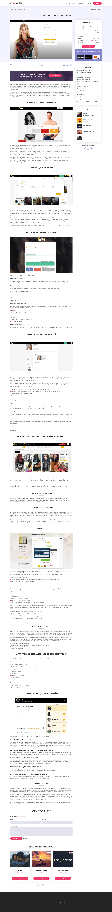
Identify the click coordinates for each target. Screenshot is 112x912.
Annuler (25, 838)
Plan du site (63, 902)
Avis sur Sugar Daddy (78, 3)
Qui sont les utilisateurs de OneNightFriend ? (88, 81)
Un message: (14, 826)
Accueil (68, 3)
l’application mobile (82, 84)
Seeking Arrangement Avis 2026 (88, 115)
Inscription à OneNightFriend (84, 77)
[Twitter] (67, 65)
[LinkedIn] (64, 65)
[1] (18, 816)
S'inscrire (97, 3)
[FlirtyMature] (80, 57)
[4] (23, 816)
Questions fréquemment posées (85, 97)
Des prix (79, 88)
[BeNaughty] (96, 57)
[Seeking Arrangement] (79, 114)
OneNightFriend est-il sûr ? (83, 99)
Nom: (11, 819)
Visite (88, 46)
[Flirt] (79, 138)
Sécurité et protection (82, 86)
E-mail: (44, 819)
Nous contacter (55, 902)
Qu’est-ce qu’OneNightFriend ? (84, 72)
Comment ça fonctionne (83, 75)
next (43, 885)
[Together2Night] (88, 57)
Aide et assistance (81, 90)
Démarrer (55, 75)
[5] (24, 816)
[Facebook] (61, 65)
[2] (20, 816)
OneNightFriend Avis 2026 (83, 70)
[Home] (16, 3)
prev (38, 885)
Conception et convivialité (83, 79)
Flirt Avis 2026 (87, 138)
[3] (21, 816)
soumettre (16, 838)
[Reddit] (85, 148)
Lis (20, 875)
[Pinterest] (70, 65)
